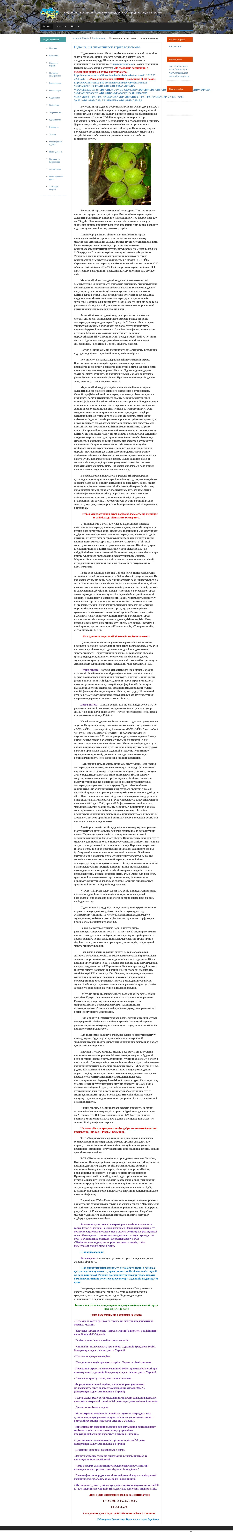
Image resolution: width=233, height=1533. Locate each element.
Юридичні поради (53, 64)
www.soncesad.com (178, 72)
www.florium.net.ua (178, 69)
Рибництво (54, 127)
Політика (53, 48)
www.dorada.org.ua (178, 65)
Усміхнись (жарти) (53, 187)
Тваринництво (55, 112)
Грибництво (54, 105)
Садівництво (98, 38)
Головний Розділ (80, 38)
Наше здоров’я (55, 151)
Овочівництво (55, 90)
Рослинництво (55, 83)
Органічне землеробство (55, 74)
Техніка (52, 134)
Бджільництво (55, 119)
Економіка (53, 55)
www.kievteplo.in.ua (179, 76)
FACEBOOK (175, 46)
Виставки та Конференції (54, 160)
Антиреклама (55, 169)
